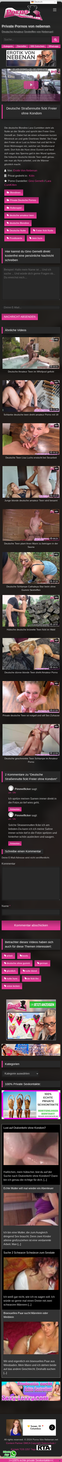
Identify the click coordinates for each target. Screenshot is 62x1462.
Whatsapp (53, 46)
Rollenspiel (15, 207)
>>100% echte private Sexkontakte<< (31, 1460)
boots (25, 955)
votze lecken (13, 986)
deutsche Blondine (19, 223)
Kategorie (8, 46)
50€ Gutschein (37, 46)
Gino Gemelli (36, 181)
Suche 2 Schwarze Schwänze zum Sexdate (29, 1252)
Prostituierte (16, 238)
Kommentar (8, 863)
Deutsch (38, 2)
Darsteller (21, 46)
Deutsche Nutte (18, 230)
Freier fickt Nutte (44, 230)
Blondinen (15, 192)
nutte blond (31, 971)
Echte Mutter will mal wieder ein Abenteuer (28, 1188)
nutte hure (12, 978)
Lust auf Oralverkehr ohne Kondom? (24, 1127)
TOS (22, 1449)
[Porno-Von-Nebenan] (25, 13)
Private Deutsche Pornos (23, 200)
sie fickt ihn (33, 978)
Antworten (15, 809)
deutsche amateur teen (22, 215)
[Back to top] (51, 1452)
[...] (45, 1179)
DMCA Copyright (32, 1443)
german (44, 963)
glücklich (11, 971)
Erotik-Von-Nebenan (25, 170)
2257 (28, 1449)
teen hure (37, 238)
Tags (34, 1449)
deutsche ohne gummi (18, 963)
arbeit (10, 955)
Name (6, 906)
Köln (31, 175)
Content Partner (14, 1443)
